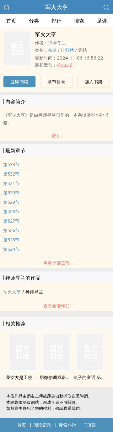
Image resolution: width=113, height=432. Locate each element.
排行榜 (67, 50)
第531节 (11, 183)
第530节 (11, 193)
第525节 (11, 240)
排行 (56, 20)
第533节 (65, 65)
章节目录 (56, 82)
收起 (56, 136)
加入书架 (93, 82)
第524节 (11, 249)
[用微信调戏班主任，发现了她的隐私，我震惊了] (56, 369)
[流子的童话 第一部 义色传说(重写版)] (90, 369)
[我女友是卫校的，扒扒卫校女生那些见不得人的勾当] (22, 369)
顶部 (91, 425)
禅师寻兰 (57, 42)
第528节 (11, 211)
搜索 (79, 20)
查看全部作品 (56, 305)
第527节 (11, 221)
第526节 (11, 230)
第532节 (11, 174)
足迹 (102, 20)
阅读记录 (42, 425)
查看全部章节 (56, 263)
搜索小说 (67, 425)
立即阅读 (19, 82)
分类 (34, 20)
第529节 (11, 202)
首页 (11, 20)
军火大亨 (56, 7)
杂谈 (52, 50)
